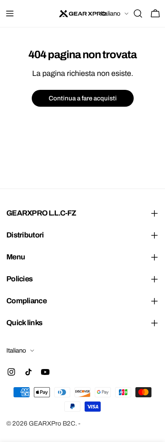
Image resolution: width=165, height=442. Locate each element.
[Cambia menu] (9, 13)
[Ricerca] (137, 13)
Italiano (111, 13)
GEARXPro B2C (52, 423)
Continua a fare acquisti (83, 98)
